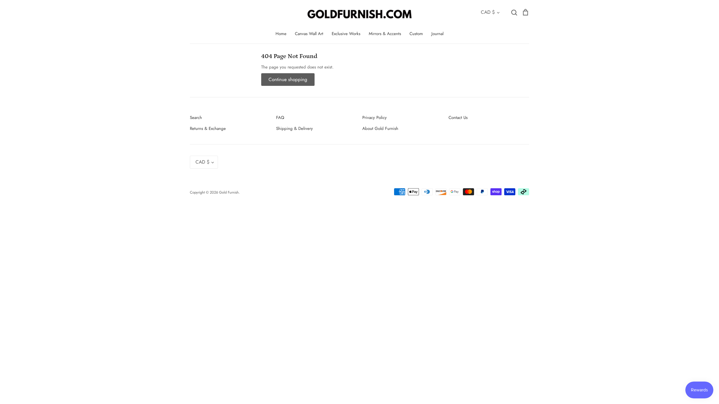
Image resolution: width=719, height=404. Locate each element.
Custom (416, 34)
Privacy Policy (374, 117)
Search (196, 117)
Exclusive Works (346, 34)
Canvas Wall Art (309, 34)
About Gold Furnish (380, 128)
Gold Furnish (229, 192)
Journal (437, 34)
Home (281, 34)
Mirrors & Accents (385, 34)
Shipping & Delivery (294, 128)
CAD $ (488, 12)
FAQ (280, 117)
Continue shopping (288, 79)
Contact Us (458, 117)
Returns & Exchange (208, 128)
